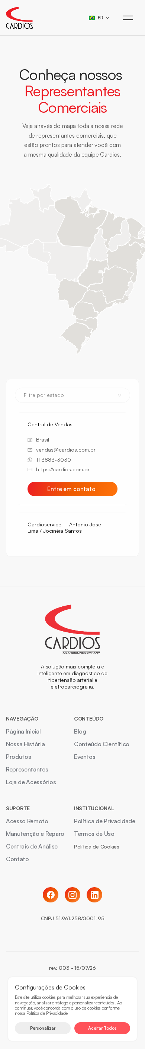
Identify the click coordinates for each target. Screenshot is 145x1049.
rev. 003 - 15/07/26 (72, 968)
